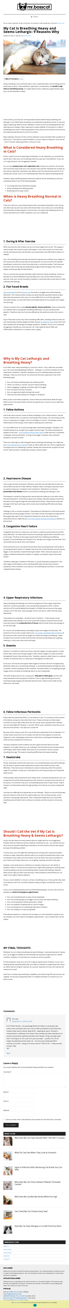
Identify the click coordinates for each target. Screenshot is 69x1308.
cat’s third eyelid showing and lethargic (42, 519)
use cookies (17, 1302)
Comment (7, 1072)
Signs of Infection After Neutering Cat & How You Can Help (38, 1168)
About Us (6, 1246)
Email (6, 1101)
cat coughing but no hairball (17, 445)
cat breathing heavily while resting (32, 432)
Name (6, 1092)
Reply (8, 1053)
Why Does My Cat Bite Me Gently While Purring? (36, 1196)
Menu (35, 17)
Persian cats (26, 292)
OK (35, 1305)
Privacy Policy (7, 1249)
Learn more (61, 23)
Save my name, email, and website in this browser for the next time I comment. (33, 1119)
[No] (67, 1304)
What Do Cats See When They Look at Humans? (35, 1152)
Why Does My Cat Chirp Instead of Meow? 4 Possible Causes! (38, 1183)
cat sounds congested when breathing (48, 633)
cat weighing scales (47, 322)
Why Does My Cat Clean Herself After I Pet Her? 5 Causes (40, 1138)
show (20, 79)
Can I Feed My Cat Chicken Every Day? (31, 1211)
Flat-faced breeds (9, 292)
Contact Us (6, 1259)
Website (6, 1110)
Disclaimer (6, 1256)
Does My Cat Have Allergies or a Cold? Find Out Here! (38, 1226)
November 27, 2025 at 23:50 (22, 1021)
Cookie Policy (7, 1253)
